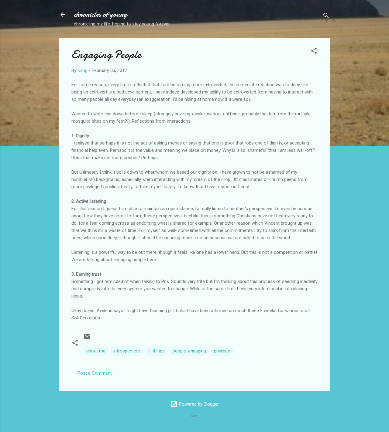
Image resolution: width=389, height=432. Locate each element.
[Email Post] (87, 339)
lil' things (156, 351)
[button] (314, 51)
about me (95, 351)
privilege (222, 351)
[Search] (326, 16)
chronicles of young (100, 14)
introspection (126, 351)
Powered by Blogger (198, 404)
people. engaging (189, 351)
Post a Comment (94, 373)
